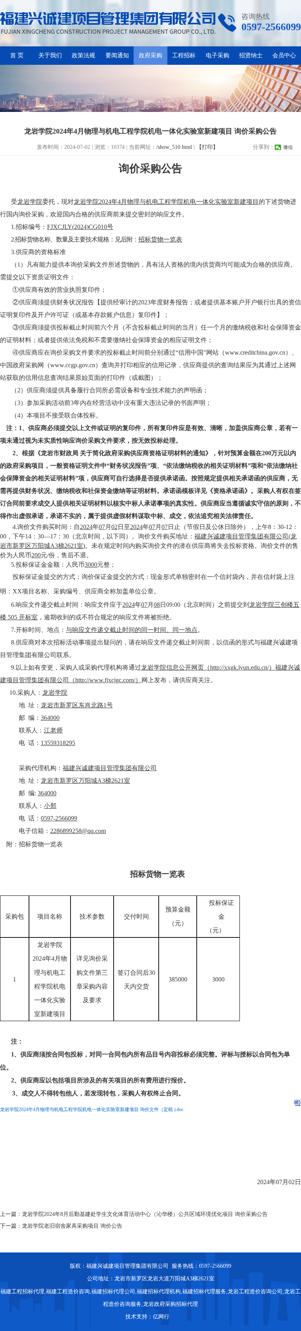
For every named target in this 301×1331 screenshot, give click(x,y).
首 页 (17, 55)
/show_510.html (174, 147)
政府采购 (150, 55)
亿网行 (162, 1317)
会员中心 (284, 55)
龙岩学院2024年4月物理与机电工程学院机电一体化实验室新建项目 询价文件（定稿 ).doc (91, 1109)
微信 (288, 147)
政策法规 (83, 55)
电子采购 (217, 55)
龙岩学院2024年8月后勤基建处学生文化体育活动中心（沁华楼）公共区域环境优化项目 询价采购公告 (145, 1214)
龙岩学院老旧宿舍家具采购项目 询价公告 (72, 1226)
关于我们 (50, 55)
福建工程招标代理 (22, 1291)
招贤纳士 (251, 55)
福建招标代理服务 (204, 1291)
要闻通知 (117, 55)
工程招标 (184, 55)
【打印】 (207, 147)
